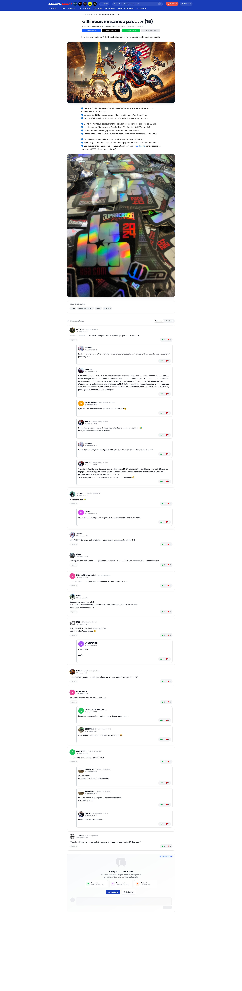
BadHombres (91, 402)
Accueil (86, 14)
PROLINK (89, 370)
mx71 (87, 511)
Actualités (107, 308)
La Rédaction (91, 643)
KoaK (78, 554)
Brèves (98, 308)
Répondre (74, 340)
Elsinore (80, 751)
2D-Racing (140, 146)
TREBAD (79, 493)
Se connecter (113, 892)
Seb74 (87, 422)
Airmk (79, 836)
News (73, 308)
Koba (78, 596)
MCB (78, 622)
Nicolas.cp (81, 691)
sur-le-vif (93, 14)
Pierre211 (89, 770)
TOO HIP (88, 348)
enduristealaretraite (96, 710)
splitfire (89, 729)
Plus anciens (159, 321)
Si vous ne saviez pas (85, 308)
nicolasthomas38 (85, 575)
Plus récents (169, 321)
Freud (79, 329)
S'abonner (129, 892)
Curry (79, 671)
